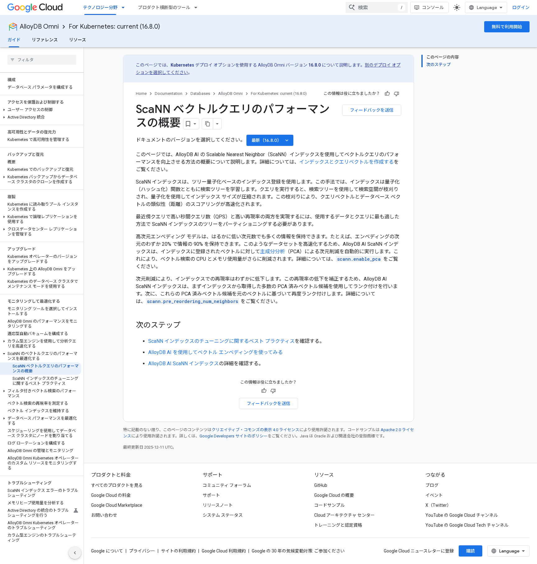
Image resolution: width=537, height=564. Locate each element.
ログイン (521, 7)
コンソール (433, 7)
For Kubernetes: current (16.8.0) (114, 26)
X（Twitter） (438, 505)
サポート (211, 495)
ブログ (431, 485)
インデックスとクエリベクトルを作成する (346, 162)
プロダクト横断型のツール (164, 7)
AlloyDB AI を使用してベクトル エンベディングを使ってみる (215, 352)
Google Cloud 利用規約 (224, 550)
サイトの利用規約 (178, 550)
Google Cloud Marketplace (116, 505)
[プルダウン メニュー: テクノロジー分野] (124, 7)
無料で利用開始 (507, 27)
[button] (40, 110)
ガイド (14, 40)
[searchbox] (41, 60)
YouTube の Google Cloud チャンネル (461, 515)
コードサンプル (329, 505)
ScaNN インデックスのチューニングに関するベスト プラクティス (221, 341)
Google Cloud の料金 (111, 495)
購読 (470, 551)
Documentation (168, 93)
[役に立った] (387, 93)
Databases (200, 93)
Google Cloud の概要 (334, 495)
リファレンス (45, 40)
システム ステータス (223, 515)
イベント (434, 495)
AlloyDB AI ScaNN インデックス (183, 363)
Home (141, 93)
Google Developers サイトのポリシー (234, 436)
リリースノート (218, 505)
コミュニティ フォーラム (227, 485)
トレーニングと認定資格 (338, 525)
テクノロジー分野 (100, 7)
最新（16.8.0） (270, 140)
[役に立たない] (396, 93)
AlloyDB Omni (39, 26)
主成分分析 (272, 251)
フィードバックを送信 (371, 110)
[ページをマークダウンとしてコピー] (207, 124)
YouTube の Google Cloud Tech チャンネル (466, 525)
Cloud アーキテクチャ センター (344, 515)
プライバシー (142, 550)
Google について (107, 550)
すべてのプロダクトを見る (117, 485)
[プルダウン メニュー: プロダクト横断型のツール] (197, 7)
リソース (77, 40)
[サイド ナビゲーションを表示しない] (75, 553)
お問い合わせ (104, 515)
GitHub (320, 485)
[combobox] (377, 7)
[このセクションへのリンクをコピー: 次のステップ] (187, 325)
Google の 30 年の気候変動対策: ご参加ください (298, 550)
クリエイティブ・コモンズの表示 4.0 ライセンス (255, 429)
